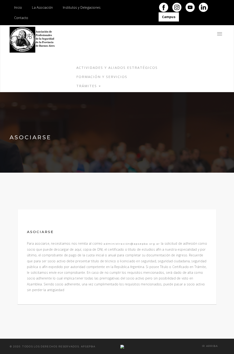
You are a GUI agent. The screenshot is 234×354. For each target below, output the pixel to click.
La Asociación (42, 7)
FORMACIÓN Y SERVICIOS (101, 76)
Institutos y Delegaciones (82, 7)
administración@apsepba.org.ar (132, 243)
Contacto (21, 18)
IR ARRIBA (210, 346)
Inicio (18, 7)
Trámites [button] (87, 85)
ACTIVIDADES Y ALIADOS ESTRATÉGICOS (117, 67)
